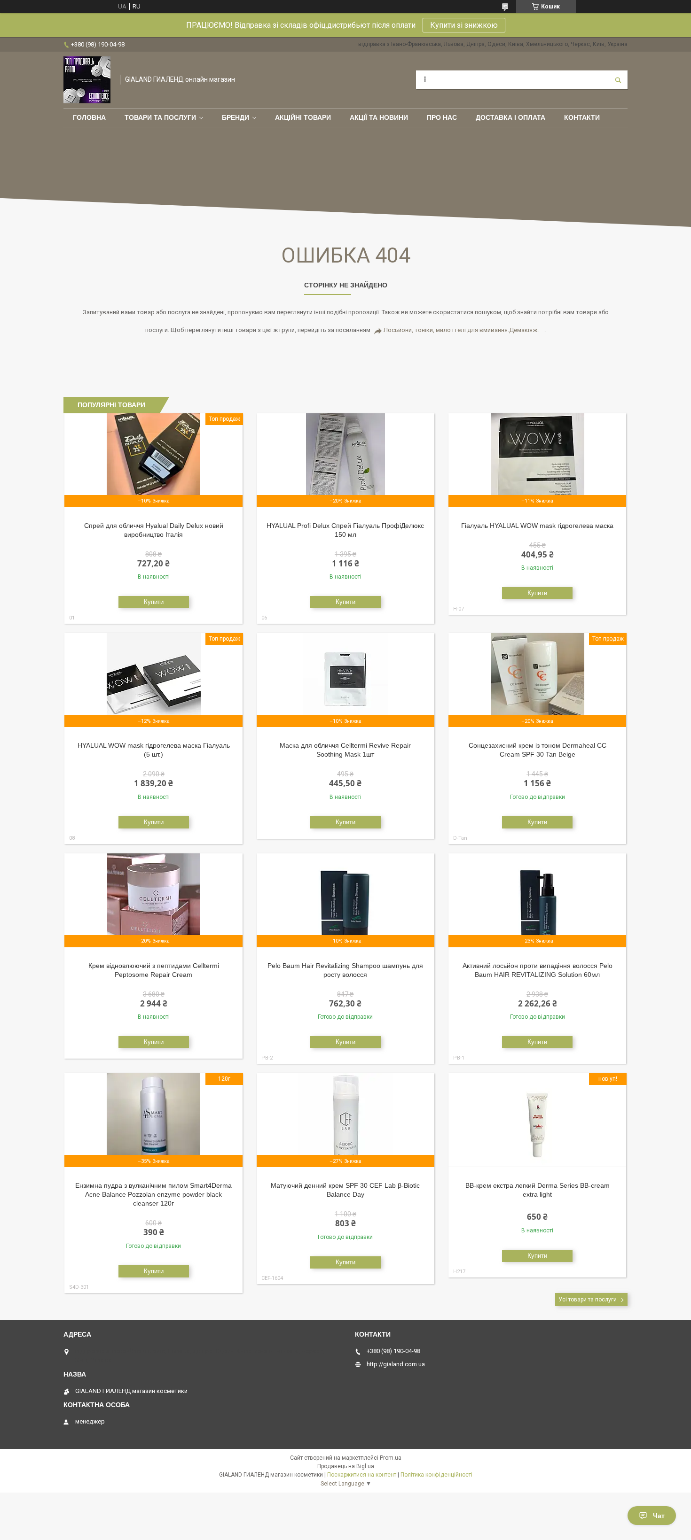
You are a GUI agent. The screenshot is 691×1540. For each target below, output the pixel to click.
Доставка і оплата (510, 117)
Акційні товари (303, 117)
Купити (154, 601)
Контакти (582, 117)
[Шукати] (618, 79)
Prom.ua (390, 1458)
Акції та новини (379, 117)
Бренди (235, 117)
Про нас (442, 117)
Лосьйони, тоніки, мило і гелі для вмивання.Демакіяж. (461, 329)
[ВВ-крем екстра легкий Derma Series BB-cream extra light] (537, 1120)
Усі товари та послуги (587, 1299)
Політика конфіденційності (436, 1474)
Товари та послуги (160, 117)
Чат (659, 1515)
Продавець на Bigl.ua (345, 1466)
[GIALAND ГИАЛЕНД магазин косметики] (86, 79)
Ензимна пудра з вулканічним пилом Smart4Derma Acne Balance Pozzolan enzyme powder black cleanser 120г (153, 1194)
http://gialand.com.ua (396, 1364)
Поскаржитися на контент (361, 1474)
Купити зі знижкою (464, 25)
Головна (89, 117)
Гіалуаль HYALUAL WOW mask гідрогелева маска (537, 525)
